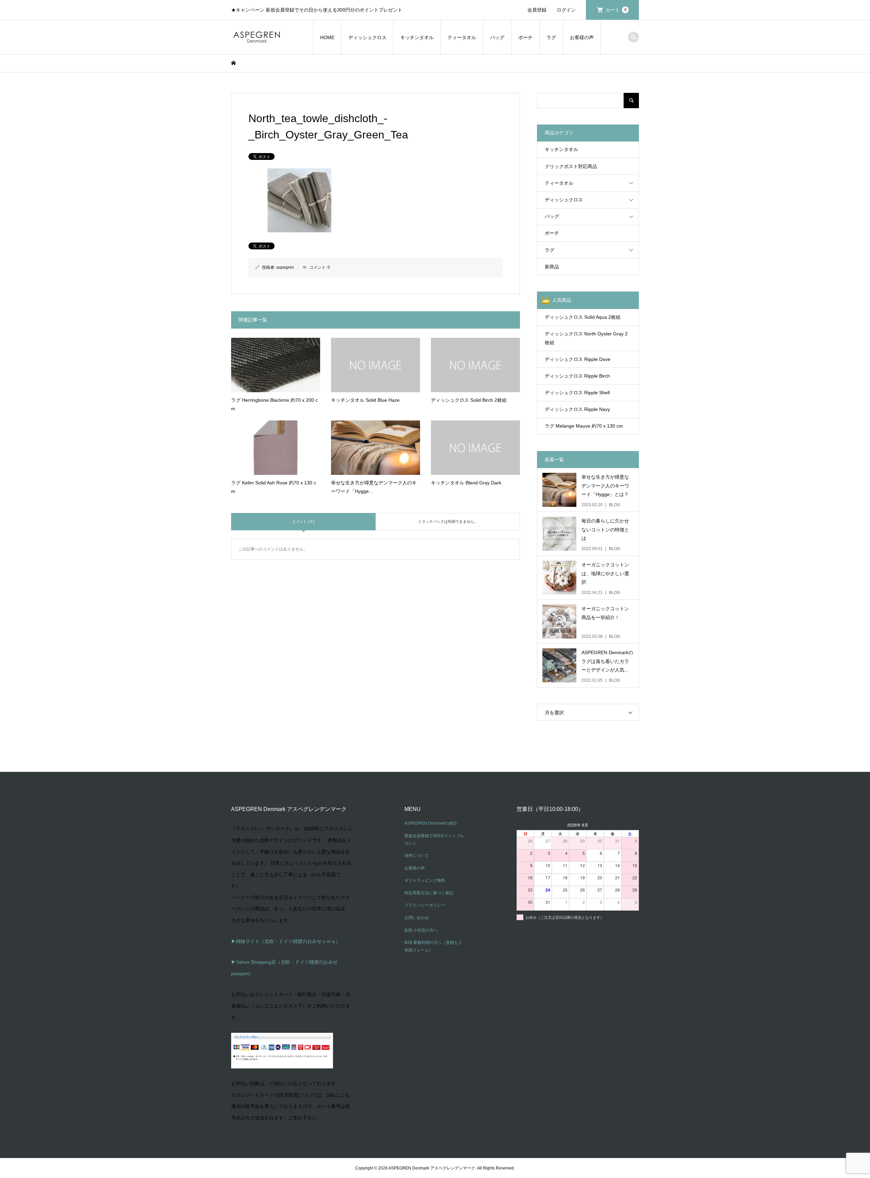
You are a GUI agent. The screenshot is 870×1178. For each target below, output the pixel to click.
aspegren (285, 267)
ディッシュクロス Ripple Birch (577, 376)
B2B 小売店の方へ (421, 930)
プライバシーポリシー (424, 905)
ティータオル (462, 37)
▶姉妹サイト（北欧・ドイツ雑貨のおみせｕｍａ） (286, 941)
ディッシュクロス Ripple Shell (577, 392)
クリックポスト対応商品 (571, 166)
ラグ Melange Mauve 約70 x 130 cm (584, 426)
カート (616, 10)
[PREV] (523, 825)
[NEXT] (632, 825)
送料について (416, 855)
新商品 (552, 266)
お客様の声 (582, 37)
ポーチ (525, 37)
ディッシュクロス (367, 37)
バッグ (497, 37)
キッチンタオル (417, 37)
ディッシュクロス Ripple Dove (577, 359)
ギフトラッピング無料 (424, 880)
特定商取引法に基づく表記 (428, 893)
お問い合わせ (416, 917)
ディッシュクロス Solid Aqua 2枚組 (583, 317)
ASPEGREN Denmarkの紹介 (430, 823)
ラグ (551, 37)
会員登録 (536, 10)
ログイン (566, 10)
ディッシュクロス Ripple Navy (577, 409)
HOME (327, 37)
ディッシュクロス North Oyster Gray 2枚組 (586, 338)
